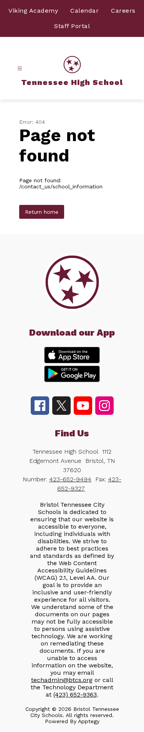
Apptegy (88, 721)
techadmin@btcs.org (62, 680)
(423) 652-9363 (75, 694)
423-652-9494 (70, 479)
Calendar (84, 10)
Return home (41, 212)
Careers (123, 10)
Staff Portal (72, 26)
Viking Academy (33, 10)
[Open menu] (19, 68)
